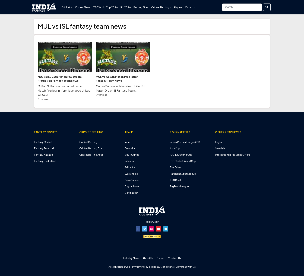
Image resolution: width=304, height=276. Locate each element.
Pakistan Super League (183, 173)
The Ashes (176, 167)
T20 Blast (175, 180)
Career (160, 258)
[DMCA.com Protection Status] (152, 236)
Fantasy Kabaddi (43, 154)
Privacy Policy (140, 266)
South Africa (132, 154)
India (127, 142)
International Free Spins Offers (232, 154)
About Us (148, 258)
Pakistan (130, 161)
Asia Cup (175, 148)
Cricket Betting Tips (90, 148)
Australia (130, 148)
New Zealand (132, 180)
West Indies (131, 173)
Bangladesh (131, 192)
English (219, 142)
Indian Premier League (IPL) (185, 142)
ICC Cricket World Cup (183, 161)
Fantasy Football (44, 148)
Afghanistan (132, 186)
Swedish (220, 148)
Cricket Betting (88, 142)
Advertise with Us (186, 266)
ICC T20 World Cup (181, 154)
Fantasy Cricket (43, 142)
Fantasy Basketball (45, 161)
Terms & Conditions (162, 266)
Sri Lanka (130, 167)
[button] (138, 228)
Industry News (131, 258)
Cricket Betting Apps (91, 154)
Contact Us (174, 258)
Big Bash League (179, 186)
